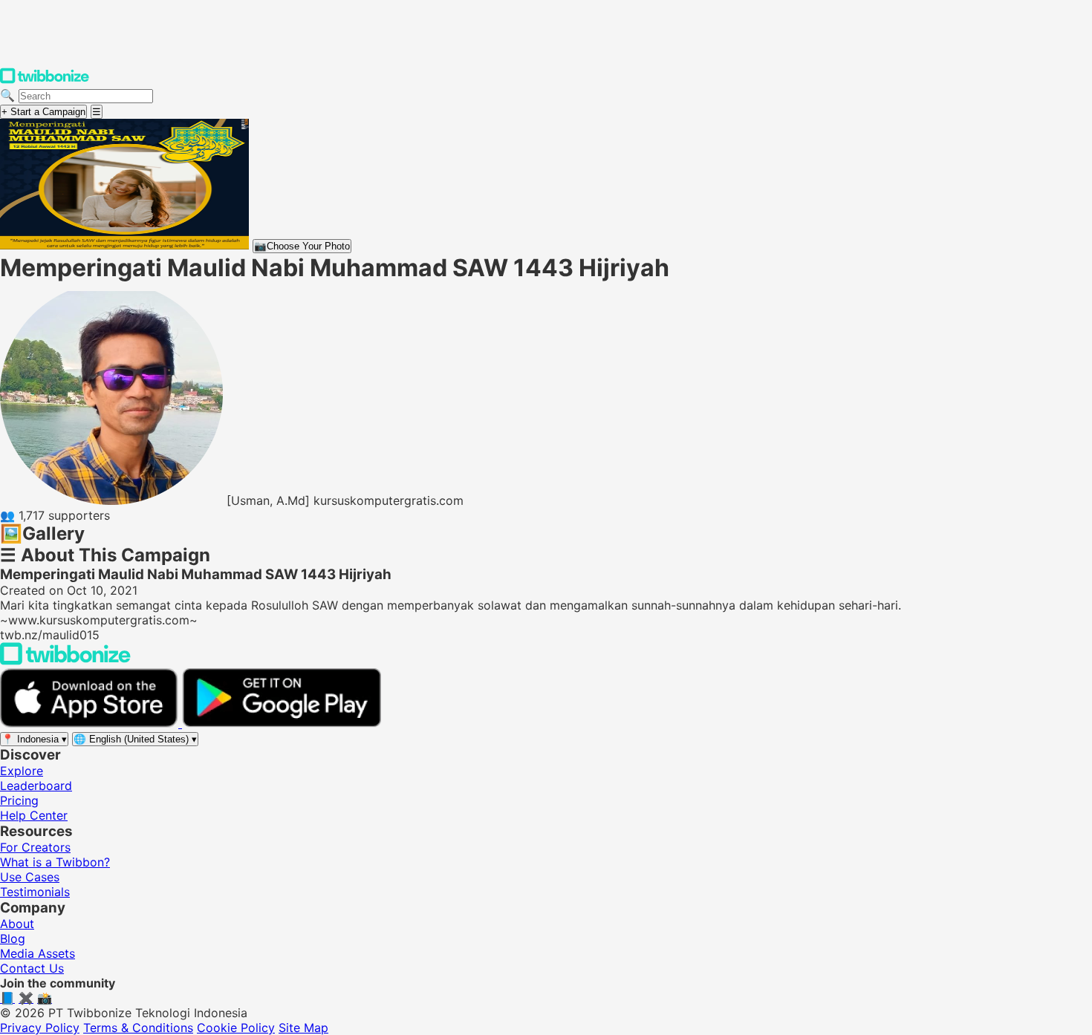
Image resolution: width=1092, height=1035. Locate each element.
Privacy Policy (39, 1027)
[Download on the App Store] (91, 723)
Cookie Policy (236, 1027)
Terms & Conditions (138, 1027)
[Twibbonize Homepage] (44, 80)
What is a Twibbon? (55, 862)
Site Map (303, 1027)
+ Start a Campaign (43, 111)
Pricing (19, 800)
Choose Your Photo (302, 246)
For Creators (35, 847)
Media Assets (37, 953)
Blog (12, 938)
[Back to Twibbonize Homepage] (65, 660)
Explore (21, 770)
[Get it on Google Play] (281, 723)
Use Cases (29, 876)
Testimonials (35, 891)
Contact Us (32, 968)
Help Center (34, 815)
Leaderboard (36, 785)
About (17, 923)
